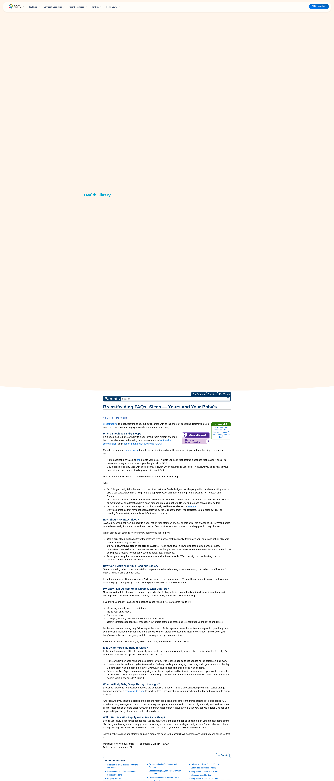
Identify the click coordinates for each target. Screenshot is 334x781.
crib (139, 460)
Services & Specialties (53, 7)
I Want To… (95, 7)
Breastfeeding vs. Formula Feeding (122, 771)
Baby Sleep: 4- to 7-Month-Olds (204, 778)
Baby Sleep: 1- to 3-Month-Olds (204, 771)
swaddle (192, 506)
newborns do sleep (134, 691)
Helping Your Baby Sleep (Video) (205, 764)
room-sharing (132, 450)
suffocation (165, 440)
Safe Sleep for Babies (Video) (203, 768)
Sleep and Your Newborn (201, 775)
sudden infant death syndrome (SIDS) (142, 443)
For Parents (198, 394)
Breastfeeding (110, 424)
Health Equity (111, 7)
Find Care (33, 7)
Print (122, 418)
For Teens (224, 394)
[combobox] (173, 399)
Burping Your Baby (115, 778)
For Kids (212, 394)
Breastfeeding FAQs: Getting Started (164, 777)
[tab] (223, 755)
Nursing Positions (114, 775)
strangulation (110, 443)
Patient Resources (76, 7)
